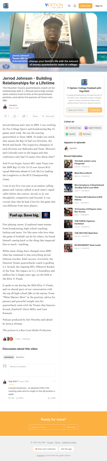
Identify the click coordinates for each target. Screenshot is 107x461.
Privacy (50, 442)
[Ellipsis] (54, 381)
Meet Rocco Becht (83, 173)
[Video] (5, 38)
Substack (40, 455)
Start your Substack (47, 449)
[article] (84, 164)
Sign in (99, 5)
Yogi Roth (13, 105)
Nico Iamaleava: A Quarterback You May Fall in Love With (89, 186)
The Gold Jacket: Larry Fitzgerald (85, 162)
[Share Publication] (75, 5)
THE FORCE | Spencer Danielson (85, 222)
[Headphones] (5, 44)
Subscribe (85, 5)
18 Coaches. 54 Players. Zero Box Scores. (88, 210)
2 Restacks (26, 339)
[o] (68, 164)
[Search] (69, 5)
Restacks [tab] (20, 357)
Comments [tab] (8, 357)
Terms (57, 442)
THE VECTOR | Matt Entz (86, 233)
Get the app (66, 449)
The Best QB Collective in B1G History (88, 198)
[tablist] (14, 357)
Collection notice (69, 442)
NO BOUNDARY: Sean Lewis (88, 245)
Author (11, 384)
